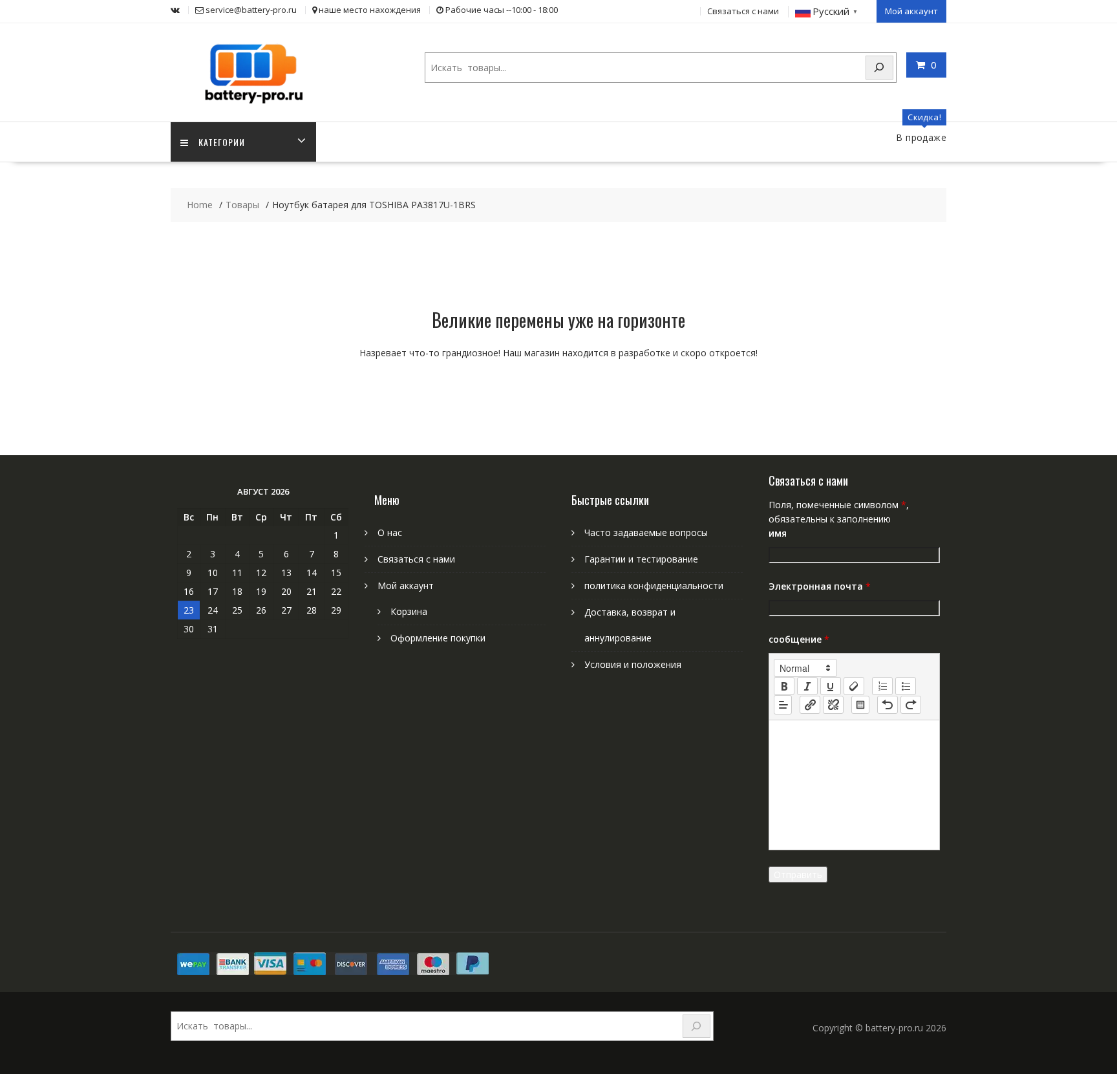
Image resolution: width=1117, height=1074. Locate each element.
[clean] (854, 686)
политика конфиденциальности (653, 585)
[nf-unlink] (833, 705)
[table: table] (860, 705)
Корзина (408, 611)
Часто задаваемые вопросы (646, 532)
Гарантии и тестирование (641, 559)
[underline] (830, 686)
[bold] (784, 686)
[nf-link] (810, 705)
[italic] (807, 686)
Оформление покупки (437, 638)
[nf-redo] (910, 705)
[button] (805, 668)
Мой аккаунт (911, 11)
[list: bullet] (905, 686)
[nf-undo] (887, 705)
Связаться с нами (743, 11)
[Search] (880, 68)
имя (778, 533)
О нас (390, 532)
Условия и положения (632, 664)
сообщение (799, 639)
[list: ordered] (882, 686)
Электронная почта (820, 586)
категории (221, 142)
